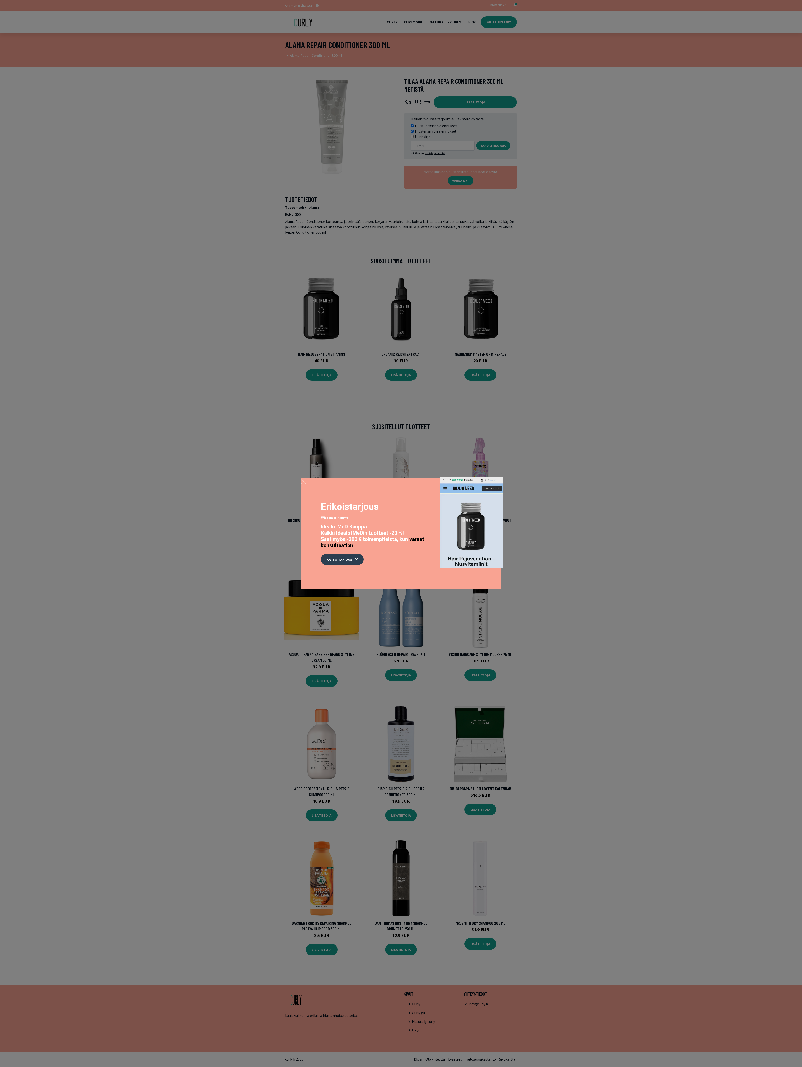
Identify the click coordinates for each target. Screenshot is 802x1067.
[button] (342, 559)
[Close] (303, 481)
